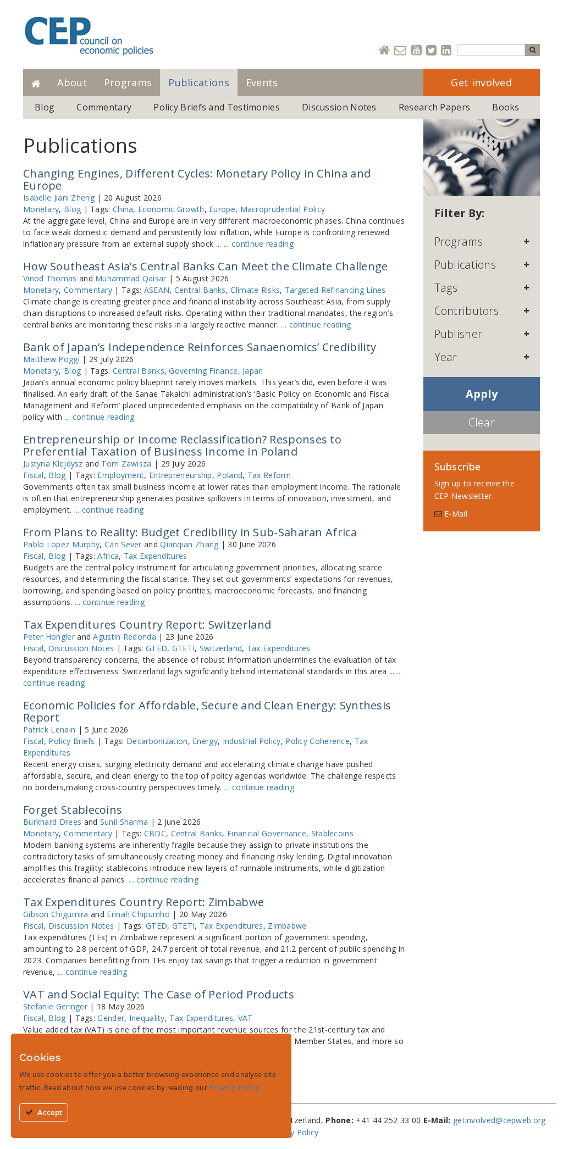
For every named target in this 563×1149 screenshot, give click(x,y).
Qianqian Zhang (189, 544)
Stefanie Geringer (55, 1006)
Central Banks (200, 290)
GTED (156, 648)
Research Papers (435, 107)
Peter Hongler (49, 636)
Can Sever (123, 544)
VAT (245, 1018)
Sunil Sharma (124, 822)
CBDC (155, 833)
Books (506, 107)
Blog (44, 107)
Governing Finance (203, 370)
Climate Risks (255, 290)
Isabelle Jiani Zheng (59, 197)
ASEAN (157, 290)
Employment (120, 475)
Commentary (103, 107)
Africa (108, 556)
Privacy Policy (293, 1132)
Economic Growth (171, 209)
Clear (481, 422)
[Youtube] (416, 51)
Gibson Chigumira (56, 914)
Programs (128, 82)
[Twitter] (431, 51)
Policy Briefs (71, 741)
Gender (110, 1018)
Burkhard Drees (52, 822)
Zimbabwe (287, 925)
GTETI (183, 648)
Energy (205, 741)
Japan (252, 370)
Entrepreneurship (180, 475)
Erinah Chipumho (138, 914)
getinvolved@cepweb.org (499, 1120)
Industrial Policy (252, 741)
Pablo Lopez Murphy (61, 544)
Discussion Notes (339, 107)
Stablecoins (332, 833)
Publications (198, 82)
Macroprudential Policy (282, 209)
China (123, 209)
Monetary (41, 209)
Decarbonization (157, 741)
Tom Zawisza (126, 463)
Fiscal (33, 475)
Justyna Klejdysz (53, 463)
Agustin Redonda (124, 636)
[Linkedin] (446, 51)
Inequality (147, 1018)
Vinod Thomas (50, 278)
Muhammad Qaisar (131, 278)
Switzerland (221, 648)
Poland (229, 475)
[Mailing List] (400, 51)
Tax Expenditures (155, 556)
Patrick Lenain (49, 729)
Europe (222, 209)
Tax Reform (269, 475)
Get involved (481, 82)
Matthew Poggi (51, 359)
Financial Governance (266, 833)
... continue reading (259, 243)
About (72, 82)
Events (262, 82)
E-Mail (454, 513)
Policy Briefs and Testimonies (216, 107)
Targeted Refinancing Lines (335, 290)
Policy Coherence (317, 741)
